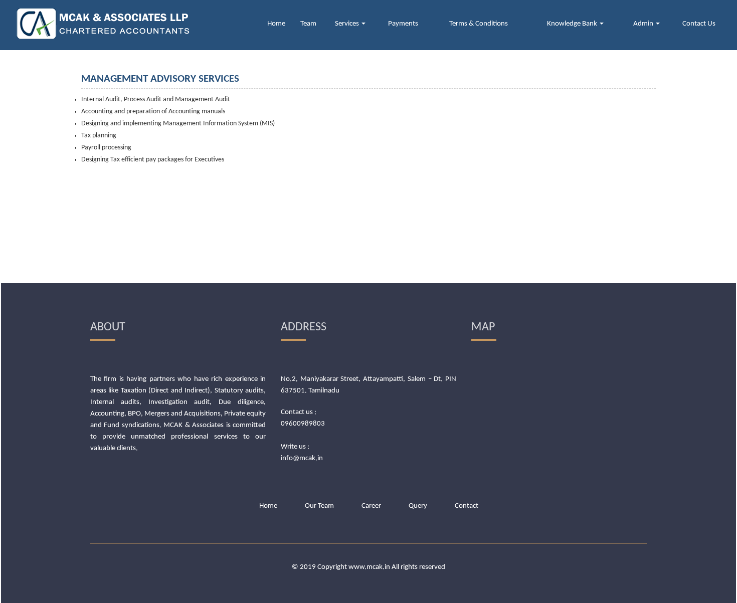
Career (371, 506)
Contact (466, 506)
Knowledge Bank (573, 24)
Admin (644, 24)
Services (347, 24)
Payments (403, 24)
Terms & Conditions (478, 24)
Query (418, 506)
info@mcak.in (302, 458)
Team (308, 24)
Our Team (319, 506)
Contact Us (698, 24)
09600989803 (303, 424)
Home (276, 24)
